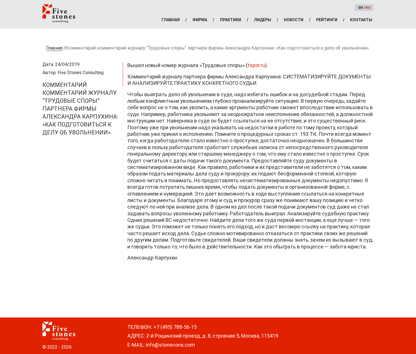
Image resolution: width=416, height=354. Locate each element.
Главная (171, 20)
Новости (293, 20)
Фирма (199, 20)
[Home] (58, 13)
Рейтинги (326, 20)
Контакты (361, 20)
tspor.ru (256, 65)
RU (368, 7)
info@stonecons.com (170, 345)
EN (360, 7)
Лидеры (262, 20)
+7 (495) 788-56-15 (175, 327)
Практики (230, 20)
